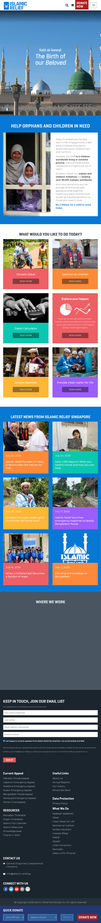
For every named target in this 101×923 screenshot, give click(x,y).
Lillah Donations (61, 845)
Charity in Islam (11, 835)
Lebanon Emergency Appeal (19, 782)
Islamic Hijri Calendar (15, 823)
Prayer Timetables (13, 819)
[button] (72, 5)
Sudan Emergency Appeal (17, 790)
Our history (58, 786)
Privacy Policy (59, 803)
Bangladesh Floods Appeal (18, 794)
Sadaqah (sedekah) (62, 813)
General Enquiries (16, 863)
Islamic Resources (13, 827)
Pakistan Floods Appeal (16, 778)
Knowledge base (12, 831)
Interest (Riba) (60, 833)
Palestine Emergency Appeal (19, 786)
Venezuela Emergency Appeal (19, 798)
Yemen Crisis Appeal (14, 802)
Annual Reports (61, 782)
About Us (57, 778)
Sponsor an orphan (63, 825)
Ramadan (57, 849)
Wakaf (55, 837)
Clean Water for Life (63, 821)
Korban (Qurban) (61, 829)
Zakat (55, 817)
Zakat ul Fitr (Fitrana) (63, 853)
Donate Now (82, 4)
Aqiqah (56, 841)
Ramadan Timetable (14, 815)
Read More (26, 281)
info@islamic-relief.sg (22, 752)
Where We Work (61, 790)
